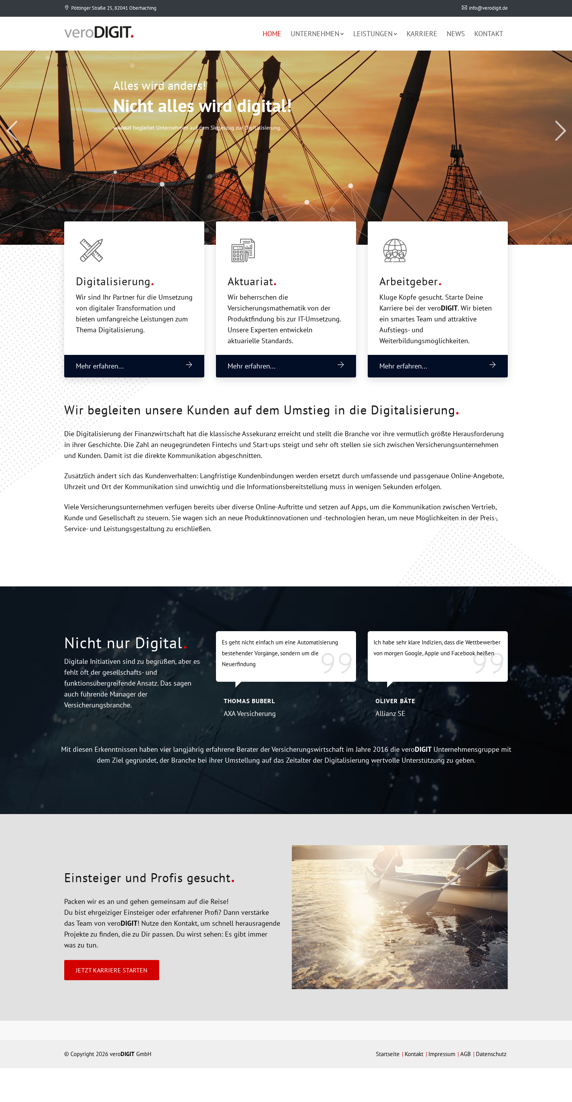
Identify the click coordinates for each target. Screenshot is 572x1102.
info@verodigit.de (488, 8)
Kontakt (488, 33)
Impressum (441, 1054)
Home (272, 33)
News (456, 33)
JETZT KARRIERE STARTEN (111, 970)
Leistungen (373, 33)
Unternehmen (315, 33)
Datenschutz (491, 1054)
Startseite (388, 1054)
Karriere (422, 33)
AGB (465, 1054)
